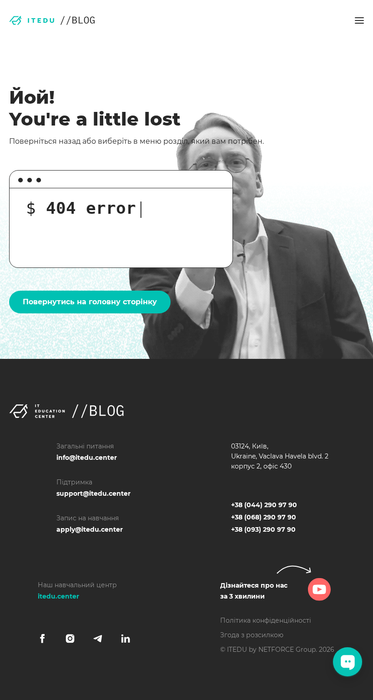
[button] (359, 20)
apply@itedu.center (89, 529)
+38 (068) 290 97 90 (263, 517)
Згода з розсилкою (251, 635)
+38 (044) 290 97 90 (264, 505)
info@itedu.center (86, 457)
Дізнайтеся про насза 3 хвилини (253, 590)
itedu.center (58, 596)
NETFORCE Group (287, 649)
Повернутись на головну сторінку (90, 301)
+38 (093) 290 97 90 (263, 529)
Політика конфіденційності (265, 620)
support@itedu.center (93, 493)
